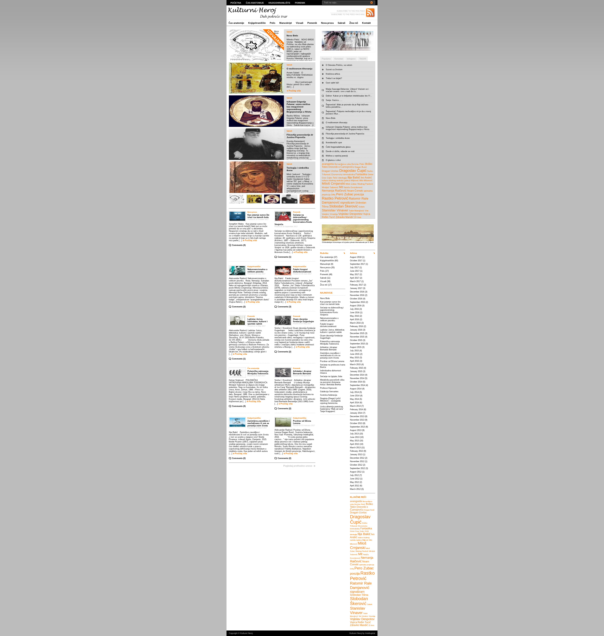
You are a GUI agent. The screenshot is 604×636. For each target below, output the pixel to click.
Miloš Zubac (351, 184)
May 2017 (354, 274)
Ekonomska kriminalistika (343, 174)
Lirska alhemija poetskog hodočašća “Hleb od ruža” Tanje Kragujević (331, 409)
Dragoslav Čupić (352, 170)
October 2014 (356, 382)
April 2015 (354, 361)
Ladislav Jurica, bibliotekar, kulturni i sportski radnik (257, 321)
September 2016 (357, 302)
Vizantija (334, 214)
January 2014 (356, 413)
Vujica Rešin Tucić (360, 622)
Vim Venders (363, 616)
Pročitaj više (295, 91)
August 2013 (355, 430)
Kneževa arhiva (333, 74)
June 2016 (354, 312)
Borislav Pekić (358, 164)
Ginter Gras (354, 531)
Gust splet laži (332, 83)
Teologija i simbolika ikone (338, 138)
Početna (235, 3)
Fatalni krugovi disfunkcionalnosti (302, 270)
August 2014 (355, 388)
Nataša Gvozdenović (353, 187)
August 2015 (355, 347)
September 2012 (357, 468)
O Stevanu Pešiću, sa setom (339, 65)
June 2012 (354, 479)
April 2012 (354, 485)
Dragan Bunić (361, 167)
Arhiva (353, 253)
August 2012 (355, 472)
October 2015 (356, 340)
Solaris (361, 207)
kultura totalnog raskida (332, 180)
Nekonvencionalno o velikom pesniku (257, 270)
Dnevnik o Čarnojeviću (341, 166)
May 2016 (354, 316)
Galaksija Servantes (329, 391)
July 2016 (354, 309)
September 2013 (357, 427)
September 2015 (357, 343)
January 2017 (356, 288)
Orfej (333, 194)
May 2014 (354, 399)
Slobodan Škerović (343, 206)
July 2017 (354, 267)
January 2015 (356, 371)
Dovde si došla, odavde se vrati (340, 151)
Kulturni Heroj (246, 633)
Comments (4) (239, 245)
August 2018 (355, 257)
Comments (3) (284, 306)
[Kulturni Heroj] (257, 12)
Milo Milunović (365, 180)
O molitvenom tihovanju (299, 68)
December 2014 (357, 375)
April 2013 (354, 444)
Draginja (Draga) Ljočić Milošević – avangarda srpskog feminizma (330, 400)
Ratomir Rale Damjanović (361, 585)
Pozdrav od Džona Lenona (332, 361)
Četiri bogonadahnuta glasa (338, 147)
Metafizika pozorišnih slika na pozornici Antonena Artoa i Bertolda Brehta (332, 382)
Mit (341, 187)
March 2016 (355, 323)
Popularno (326, 59)
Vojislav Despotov (350, 213)
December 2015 (357, 333)
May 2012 (354, 482)
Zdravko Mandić (345, 217)
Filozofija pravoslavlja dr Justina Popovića (300, 136)
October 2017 (356, 260)
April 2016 (354, 319)
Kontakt (366, 23)
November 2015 (357, 337)
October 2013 (356, 423)
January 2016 (356, 330)
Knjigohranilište (279, 3)
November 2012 (357, 461)
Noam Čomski (355, 190)
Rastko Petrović (335, 198)
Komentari (338, 59)
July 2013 (354, 433)
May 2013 (354, 440)
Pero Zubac (345, 194)
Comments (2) (239, 306)
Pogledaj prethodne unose (297, 465)
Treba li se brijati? (334, 78)
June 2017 (354, 271)
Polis (272, 23)
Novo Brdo (292, 35)
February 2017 (356, 285)
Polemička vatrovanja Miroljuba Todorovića (257, 372)
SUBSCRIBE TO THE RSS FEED (351, 11)
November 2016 (357, 295)
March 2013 (355, 447)
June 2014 (354, 395)
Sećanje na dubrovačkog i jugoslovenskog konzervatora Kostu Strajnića (293, 220)
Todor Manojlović (356, 210)
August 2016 (355, 305)
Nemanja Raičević (334, 190)
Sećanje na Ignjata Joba (331, 376)
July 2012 (354, 475)
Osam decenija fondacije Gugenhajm (303, 320)
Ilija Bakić (353, 177)
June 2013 (354, 437)
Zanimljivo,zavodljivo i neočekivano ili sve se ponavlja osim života (258, 423)
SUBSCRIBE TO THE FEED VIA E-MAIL (348, 14)
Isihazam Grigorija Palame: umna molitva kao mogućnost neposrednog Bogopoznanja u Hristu (299, 106)
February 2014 (356, 409)
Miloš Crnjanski (333, 183)
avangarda (328, 163)
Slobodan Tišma (359, 595)
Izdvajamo (351, 59)
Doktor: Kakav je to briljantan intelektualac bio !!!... (349, 96)
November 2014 (357, 378)
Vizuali (299, 23)
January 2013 (356, 454)
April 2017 (354, 278)
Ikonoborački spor (334, 142)
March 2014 (355, 406)
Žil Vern (357, 217)
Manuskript (285, 23)
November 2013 (357, 420)
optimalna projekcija (366, 565)
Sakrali (341, 23)
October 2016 (356, 298)
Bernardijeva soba (342, 164)
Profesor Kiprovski (328, 388)
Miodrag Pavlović (365, 184)
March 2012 (355, 489)
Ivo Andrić (366, 177)
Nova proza (327, 23)
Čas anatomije (255, 3)
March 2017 (355, 281)
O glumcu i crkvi (333, 160)
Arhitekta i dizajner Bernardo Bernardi (302, 372)
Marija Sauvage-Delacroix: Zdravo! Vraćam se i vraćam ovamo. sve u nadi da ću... (347, 90)
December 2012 (357, 458)
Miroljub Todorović (330, 187)
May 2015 (354, 357)
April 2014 (354, 402)
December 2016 (357, 292)
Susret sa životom (334, 69)
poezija (359, 194)
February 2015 (356, 368)
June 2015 (354, 354)
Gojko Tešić (332, 178)
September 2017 (357, 264)
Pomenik (300, 3)
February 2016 (356, 326)
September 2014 (357, 385)
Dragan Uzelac (330, 171)
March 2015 (355, 364)
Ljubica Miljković (351, 180)
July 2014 (354, 392)
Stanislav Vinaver (335, 210)
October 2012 (356, 465)
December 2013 (357, 416)
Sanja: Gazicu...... (334, 100)
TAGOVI (362, 59)
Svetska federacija (328, 395)
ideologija (342, 178)
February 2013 (356, 451)
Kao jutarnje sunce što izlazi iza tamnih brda (258, 216)
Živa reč (353, 23)
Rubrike (324, 253)
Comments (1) (284, 257)
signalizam (347, 202)
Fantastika (361, 174)
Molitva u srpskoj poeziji (337, 156)
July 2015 (354, 350)
